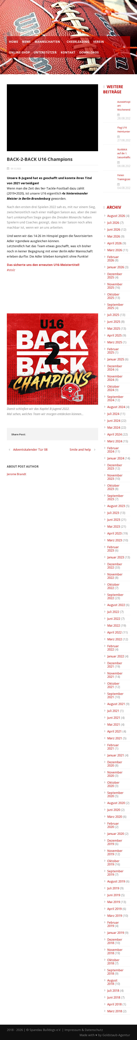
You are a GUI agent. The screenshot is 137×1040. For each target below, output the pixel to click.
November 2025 (114, 285)
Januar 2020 (115, 834)
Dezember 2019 (114, 842)
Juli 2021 (113, 711)
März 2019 (114, 916)
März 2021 (114, 738)
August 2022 (116, 605)
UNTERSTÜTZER (45, 52)
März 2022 (114, 639)
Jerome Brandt (16, 474)
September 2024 (115, 398)
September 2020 (115, 794)
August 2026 (116, 216)
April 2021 (114, 731)
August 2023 (116, 506)
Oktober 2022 (113, 586)
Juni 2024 (113, 421)
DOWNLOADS (89, 52)
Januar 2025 (115, 359)
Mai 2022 (113, 625)
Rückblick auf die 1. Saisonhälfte (124, 153)
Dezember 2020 (114, 763)
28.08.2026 (124, 118)
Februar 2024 (113, 449)
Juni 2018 (113, 997)
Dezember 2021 (114, 664)
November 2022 (114, 576)
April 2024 (114, 434)
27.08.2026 (124, 140)
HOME (13, 42)
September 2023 (115, 497)
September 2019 (115, 872)
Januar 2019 (115, 933)
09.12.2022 (16, 168)
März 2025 (114, 342)
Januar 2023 (115, 557)
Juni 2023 (113, 520)
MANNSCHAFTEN (47, 42)
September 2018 (115, 971)
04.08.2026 (124, 188)
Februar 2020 (113, 825)
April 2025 (114, 335)
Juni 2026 (113, 229)
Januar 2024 (115, 458)
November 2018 (114, 951)
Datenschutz (94, 1030)
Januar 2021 (115, 755)
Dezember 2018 (114, 941)
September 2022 (115, 596)
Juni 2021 (113, 718)
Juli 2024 (113, 414)
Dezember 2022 (114, 565)
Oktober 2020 (113, 784)
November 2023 (114, 477)
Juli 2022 (113, 612)
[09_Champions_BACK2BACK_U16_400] (52, 117)
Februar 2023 (113, 548)
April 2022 (114, 632)
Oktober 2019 (113, 862)
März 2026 (114, 250)
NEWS (26, 42)
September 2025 (115, 306)
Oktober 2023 (113, 487)
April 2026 (114, 243)
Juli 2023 (113, 513)
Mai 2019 (113, 902)
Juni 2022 (113, 619)
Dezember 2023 (114, 466)
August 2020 (116, 803)
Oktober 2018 (113, 961)
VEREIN (98, 42)
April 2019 (114, 909)
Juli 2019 (113, 888)
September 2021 (115, 695)
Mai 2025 (113, 328)
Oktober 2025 (113, 296)
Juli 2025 (113, 315)
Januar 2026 (115, 267)
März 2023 (114, 540)
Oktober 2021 (113, 685)
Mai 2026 (113, 236)
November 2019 (114, 852)
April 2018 (114, 1004)
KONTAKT (68, 52)
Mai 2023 (113, 526)
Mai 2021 (113, 724)
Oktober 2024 (113, 388)
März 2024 (114, 441)
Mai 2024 (113, 427)
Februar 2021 (113, 746)
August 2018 (112, 982)
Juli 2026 (113, 223)
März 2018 (114, 1011)
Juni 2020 (113, 810)
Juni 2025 (113, 322)
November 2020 (114, 774)
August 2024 (116, 407)
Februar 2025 (113, 350)
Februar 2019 (113, 924)
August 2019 (116, 881)
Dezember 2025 (114, 275)
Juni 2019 (113, 895)
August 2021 (116, 704)
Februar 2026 (113, 258)
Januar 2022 (115, 656)
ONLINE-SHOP (19, 52)
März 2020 (114, 817)
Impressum (72, 1030)
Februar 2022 (113, 647)
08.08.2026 (124, 166)
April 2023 (114, 533)
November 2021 (114, 675)
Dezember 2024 (114, 367)
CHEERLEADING (78, 42)
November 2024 (114, 378)
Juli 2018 (113, 990)
